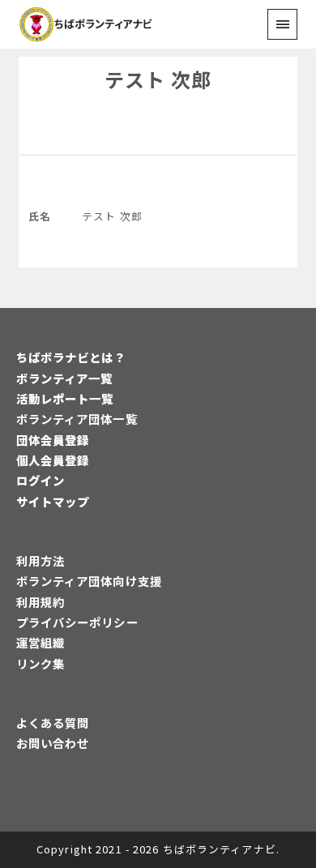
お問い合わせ (53, 742)
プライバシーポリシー (77, 622)
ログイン (40, 480)
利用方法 (40, 560)
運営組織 (40, 642)
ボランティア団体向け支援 (89, 580)
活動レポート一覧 (65, 398)
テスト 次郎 (158, 79)
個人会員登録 (53, 459)
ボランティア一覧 (64, 378)
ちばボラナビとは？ (71, 357)
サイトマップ (53, 501)
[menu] (282, 24)
